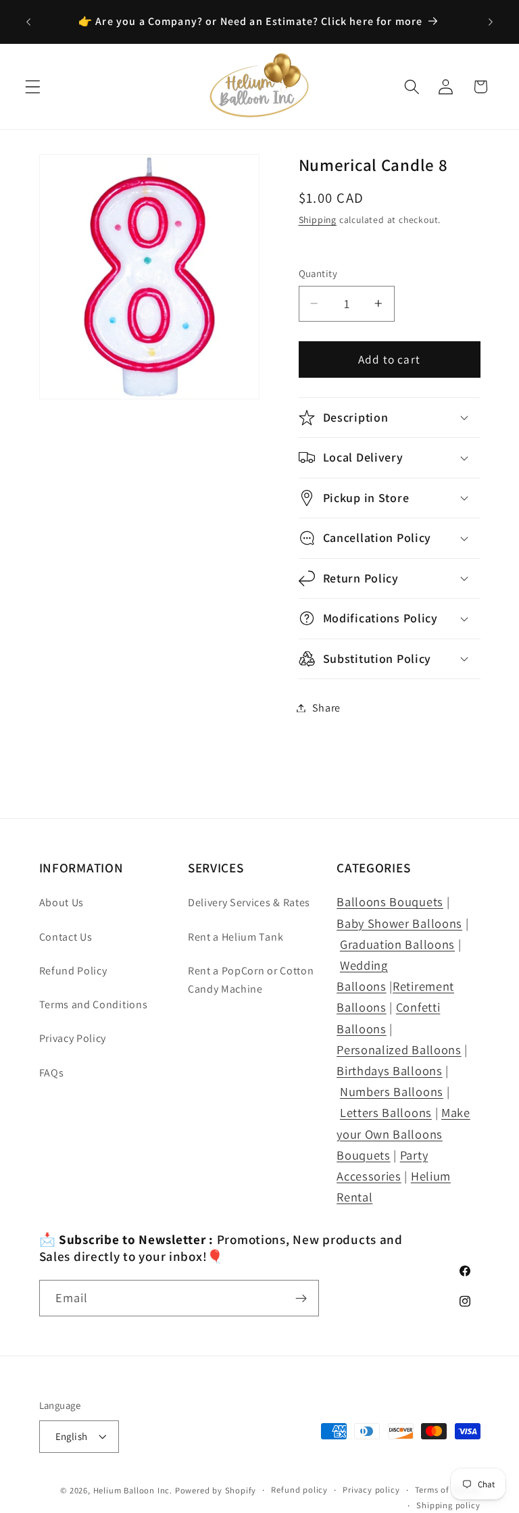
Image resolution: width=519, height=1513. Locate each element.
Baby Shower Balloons (399, 923)
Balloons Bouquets (390, 901)
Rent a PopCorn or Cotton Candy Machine (251, 980)
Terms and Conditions (93, 1004)
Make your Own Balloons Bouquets (403, 1133)
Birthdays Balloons (389, 1070)
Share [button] (326, 708)
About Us (61, 902)
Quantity (318, 273)
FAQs (51, 1073)
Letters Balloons (386, 1112)
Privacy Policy (73, 1038)
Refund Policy (73, 971)
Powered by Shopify (216, 1490)
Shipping (318, 220)
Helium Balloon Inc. (132, 1490)
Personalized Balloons (399, 1049)
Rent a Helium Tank (235, 937)
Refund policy (299, 1489)
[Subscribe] (301, 1298)
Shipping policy (448, 1505)
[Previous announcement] (28, 21)
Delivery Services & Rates (249, 902)
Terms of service (447, 1489)
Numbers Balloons (391, 1091)
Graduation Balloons (397, 944)
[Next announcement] (490, 21)
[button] (33, 87)
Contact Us (66, 937)
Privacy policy (371, 1489)
